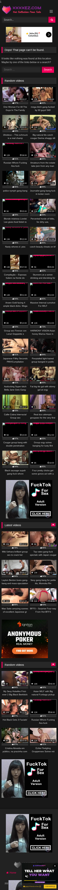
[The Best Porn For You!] (24, 9)
